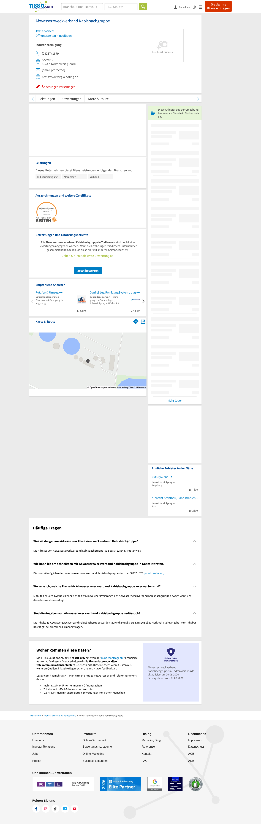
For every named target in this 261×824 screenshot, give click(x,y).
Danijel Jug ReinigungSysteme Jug (113, 292)
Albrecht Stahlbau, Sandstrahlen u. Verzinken (175, 498)
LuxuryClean (160, 477)
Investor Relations (43, 746)
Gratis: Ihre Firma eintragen (218, 6)
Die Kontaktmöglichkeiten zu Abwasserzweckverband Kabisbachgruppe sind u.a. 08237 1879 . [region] (99, 573)
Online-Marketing (93, 753)
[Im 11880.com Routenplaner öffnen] (135, 320)
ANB (191, 760)
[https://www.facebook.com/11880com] (36, 809)
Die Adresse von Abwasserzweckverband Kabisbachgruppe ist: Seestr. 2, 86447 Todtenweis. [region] (87, 550)
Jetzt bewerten (88, 271)
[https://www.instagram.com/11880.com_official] (46, 809)
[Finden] (143, 6)
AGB (191, 753)
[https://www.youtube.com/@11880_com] (74, 809)
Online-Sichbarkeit (94, 740)
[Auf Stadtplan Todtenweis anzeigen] (143, 321)
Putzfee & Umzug (47, 292)
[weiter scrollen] (198, 98)
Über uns (38, 740)
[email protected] (154, 573)
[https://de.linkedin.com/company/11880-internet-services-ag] (65, 809)
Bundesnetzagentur (113, 658)
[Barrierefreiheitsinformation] (196, 7)
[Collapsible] (195, 541)
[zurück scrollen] (32, 98)
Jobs (35, 753)
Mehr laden (175, 400)
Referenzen (149, 746)
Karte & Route (98, 98)
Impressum (195, 740)
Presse (36, 760)
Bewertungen (71, 98)
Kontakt (146, 753)
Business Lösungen (95, 760)
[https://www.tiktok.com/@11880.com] (55, 809)
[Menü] (202, 7)
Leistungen (47, 98)
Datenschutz (196, 746)
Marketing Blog (151, 740)
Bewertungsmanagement (98, 746)
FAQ (144, 760)
